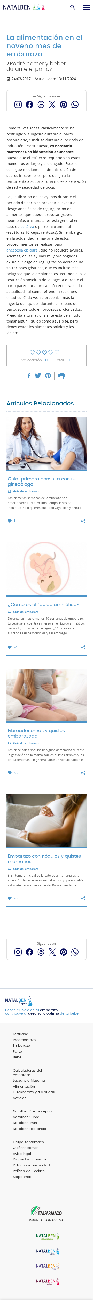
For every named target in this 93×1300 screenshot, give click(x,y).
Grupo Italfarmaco (28, 1142)
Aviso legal (22, 1154)
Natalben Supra (26, 1117)
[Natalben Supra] (46, 1252)
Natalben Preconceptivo (33, 1111)
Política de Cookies (29, 1171)
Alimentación (24, 1086)
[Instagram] (18, 104)
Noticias (19, 1098)
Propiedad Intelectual (31, 1159)
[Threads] (40, 104)
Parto (17, 1051)
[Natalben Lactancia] (46, 1282)
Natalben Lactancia (29, 1129)
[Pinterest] (63, 104)
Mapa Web (22, 1177)
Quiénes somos (25, 1148)
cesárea (27, 226)
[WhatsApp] (75, 104)
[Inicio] (25, 7)
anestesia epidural (22, 250)
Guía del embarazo (26, 491)
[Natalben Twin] (46, 1267)
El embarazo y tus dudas (34, 1092)
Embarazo (21, 1045)
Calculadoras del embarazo (27, 1073)
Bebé (17, 1057)
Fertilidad (20, 1034)
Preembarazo (24, 1040)
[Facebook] (29, 104)
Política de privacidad (31, 1165)
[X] (52, 104)
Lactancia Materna (29, 1080)
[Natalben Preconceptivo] (46, 1236)
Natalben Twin (25, 1123)
